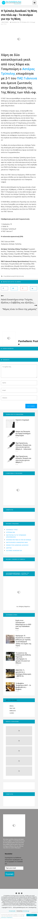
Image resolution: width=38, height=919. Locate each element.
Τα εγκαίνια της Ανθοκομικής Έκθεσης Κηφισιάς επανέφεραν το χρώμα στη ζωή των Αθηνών (23, 658)
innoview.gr (26, 911)
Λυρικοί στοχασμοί (22, 420)
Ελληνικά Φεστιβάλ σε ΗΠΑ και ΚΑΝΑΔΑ (18, 540)
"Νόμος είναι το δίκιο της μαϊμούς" (19, 309)
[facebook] (16, 893)
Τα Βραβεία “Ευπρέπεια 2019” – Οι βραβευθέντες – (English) (23, 686)
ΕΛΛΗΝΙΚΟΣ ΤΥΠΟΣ (12, 529)
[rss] (21, 893)
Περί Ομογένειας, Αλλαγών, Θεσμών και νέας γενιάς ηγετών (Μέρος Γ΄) (23, 459)
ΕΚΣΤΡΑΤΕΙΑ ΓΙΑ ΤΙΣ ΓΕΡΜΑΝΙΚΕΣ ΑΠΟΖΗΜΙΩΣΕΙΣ (16, 536)
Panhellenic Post (15, 22)
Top (5, 276)
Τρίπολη (21, 276)
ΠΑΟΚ (16, 276)
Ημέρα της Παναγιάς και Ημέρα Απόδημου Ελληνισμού (23, 433)
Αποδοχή (32, 915)
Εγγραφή (9, 874)
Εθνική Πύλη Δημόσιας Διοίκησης (17, 545)
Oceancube (12, 911)
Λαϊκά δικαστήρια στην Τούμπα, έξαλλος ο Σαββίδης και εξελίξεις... (18, 301)
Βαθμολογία (10, 276)
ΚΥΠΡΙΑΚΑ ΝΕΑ (10, 532)
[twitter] (19, 893)
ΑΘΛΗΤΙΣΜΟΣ (4, 22)
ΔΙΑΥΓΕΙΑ (8, 548)
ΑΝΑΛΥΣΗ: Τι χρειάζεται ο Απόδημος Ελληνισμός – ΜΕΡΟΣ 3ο (23, 673)
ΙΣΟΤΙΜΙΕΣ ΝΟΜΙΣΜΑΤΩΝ (14, 550)
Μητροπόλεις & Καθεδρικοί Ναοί (17, 542)
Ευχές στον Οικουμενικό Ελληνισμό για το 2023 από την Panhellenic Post (23, 624)
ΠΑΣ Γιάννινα (27, 78)
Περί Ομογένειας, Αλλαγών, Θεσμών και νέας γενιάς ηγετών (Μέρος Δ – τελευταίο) (23, 446)
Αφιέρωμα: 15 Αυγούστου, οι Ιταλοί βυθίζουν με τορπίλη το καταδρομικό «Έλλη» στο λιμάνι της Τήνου (23, 641)
